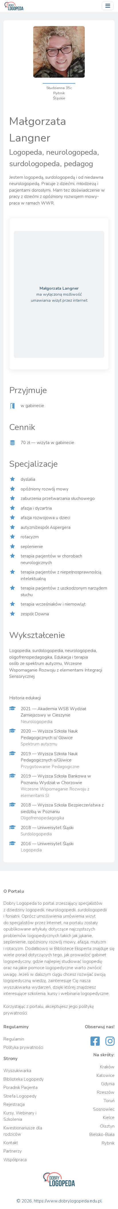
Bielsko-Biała (102, 1134)
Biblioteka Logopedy (23, 1079)
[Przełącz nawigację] (108, 6)
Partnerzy (12, 1151)
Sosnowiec (104, 1109)
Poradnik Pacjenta (20, 1087)
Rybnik (108, 1143)
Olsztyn (107, 1126)
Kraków (107, 1067)
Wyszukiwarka (17, 1070)
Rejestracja (14, 1104)
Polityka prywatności (23, 1047)
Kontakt (10, 1143)
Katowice (106, 1075)
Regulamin (13, 1039)
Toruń (109, 1101)
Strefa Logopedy (20, 1096)
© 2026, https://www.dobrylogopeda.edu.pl (59, 1201)
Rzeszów (106, 1092)
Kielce (109, 1117)
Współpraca (15, 1160)
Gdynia (108, 1084)
